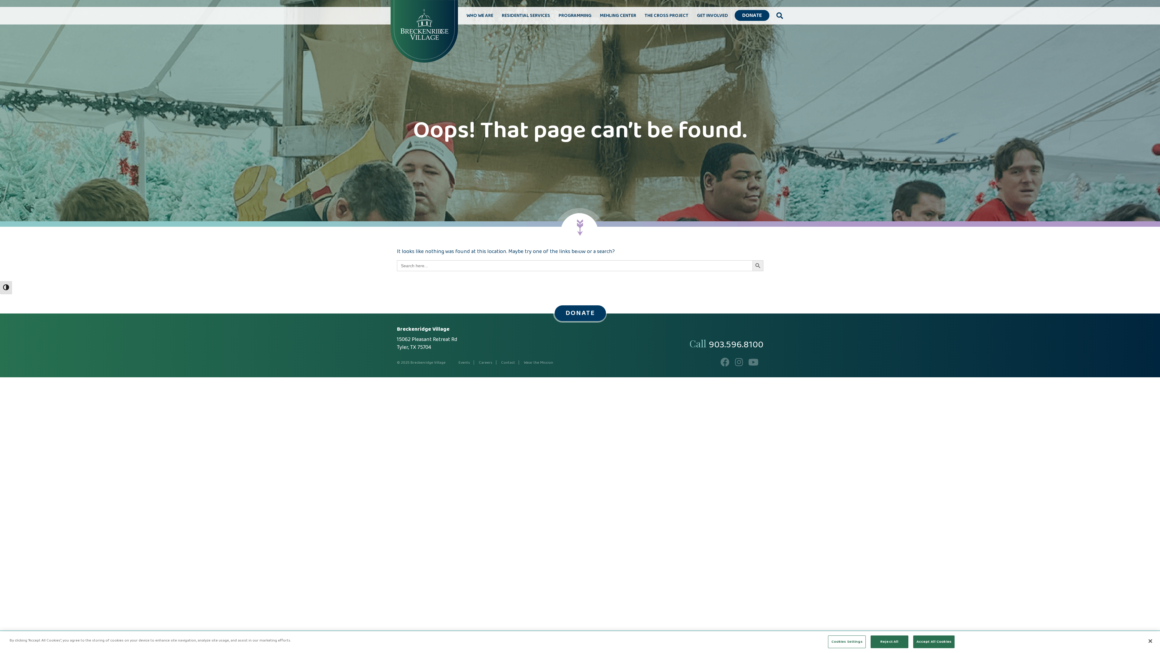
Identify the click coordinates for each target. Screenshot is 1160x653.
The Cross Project (666, 16)
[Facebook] (725, 364)
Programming (575, 16)
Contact (508, 362)
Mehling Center (618, 16)
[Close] (1150, 641)
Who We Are (479, 16)
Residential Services (526, 16)
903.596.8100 (736, 344)
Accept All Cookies (934, 641)
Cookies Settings (846, 641)
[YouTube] (753, 364)
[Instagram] (739, 364)
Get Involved (712, 16)
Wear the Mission (538, 362)
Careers (485, 362)
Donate (752, 15)
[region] (580, 642)
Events (464, 362)
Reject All (889, 641)
